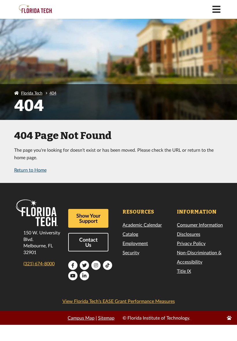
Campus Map (81, 317)
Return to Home (30, 170)
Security (131, 252)
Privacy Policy (191, 243)
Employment (135, 243)
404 (52, 92)
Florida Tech (31, 92)
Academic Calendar (142, 224)
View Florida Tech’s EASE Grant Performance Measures (118, 301)
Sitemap (106, 317)
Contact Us (88, 242)
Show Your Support (88, 218)
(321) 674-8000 (39, 263)
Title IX (184, 271)
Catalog (130, 234)
